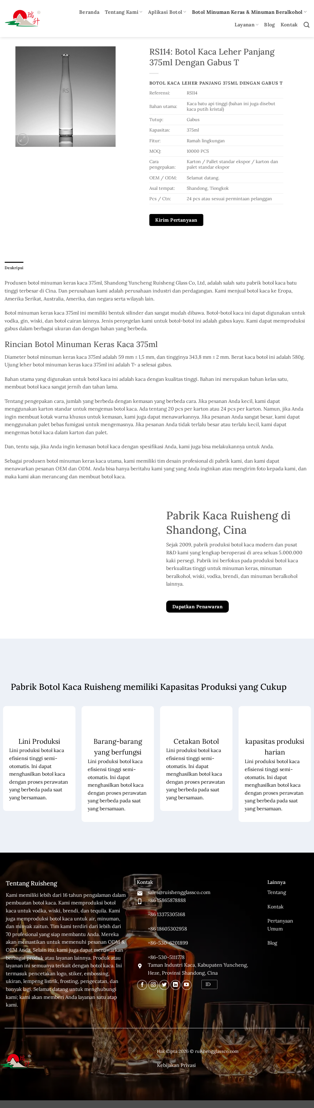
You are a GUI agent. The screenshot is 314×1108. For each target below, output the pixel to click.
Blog (269, 24)
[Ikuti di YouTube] (187, 985)
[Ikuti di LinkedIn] (175, 985)
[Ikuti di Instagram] (153, 985)
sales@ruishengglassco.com (179, 892)
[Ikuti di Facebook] (142, 985)
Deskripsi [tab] (14, 267)
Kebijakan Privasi (176, 1065)
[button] (23, 139)
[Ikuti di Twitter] (164, 985)
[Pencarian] (306, 24)
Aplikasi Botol (165, 12)
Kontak (289, 24)
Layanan (245, 24)
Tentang (276, 892)
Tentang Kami (121, 12)
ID (208, 984)
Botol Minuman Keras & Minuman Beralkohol (247, 12)
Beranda (89, 12)
